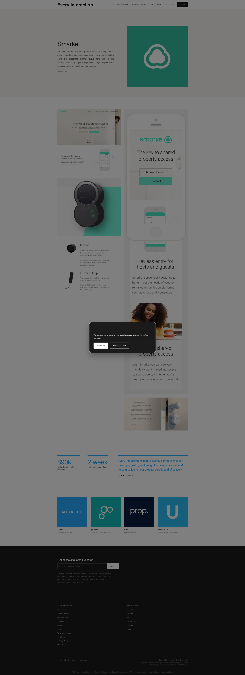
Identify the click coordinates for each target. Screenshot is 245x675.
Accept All (101, 345)
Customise (97, 338)
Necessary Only (119, 345)
